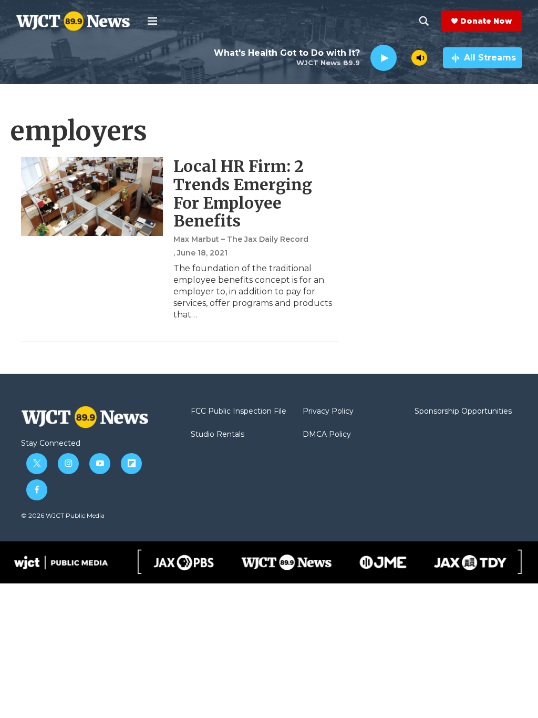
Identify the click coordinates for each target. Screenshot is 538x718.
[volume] (419, 58)
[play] (383, 58)
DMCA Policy (327, 434)
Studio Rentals (217, 434)
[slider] (404, 57)
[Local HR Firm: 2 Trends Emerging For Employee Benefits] (92, 196)
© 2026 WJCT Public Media (63, 515)
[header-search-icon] (424, 21)
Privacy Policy (328, 411)
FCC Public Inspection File (238, 411)
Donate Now (486, 21)
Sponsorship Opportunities (463, 411)
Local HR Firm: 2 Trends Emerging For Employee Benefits (242, 193)
